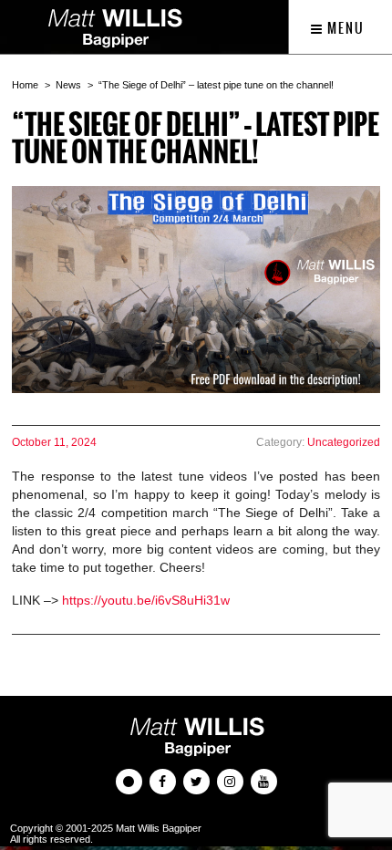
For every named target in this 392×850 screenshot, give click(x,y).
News (68, 84)
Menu (344, 28)
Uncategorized (343, 442)
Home (25, 84)
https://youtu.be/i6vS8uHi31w (146, 600)
